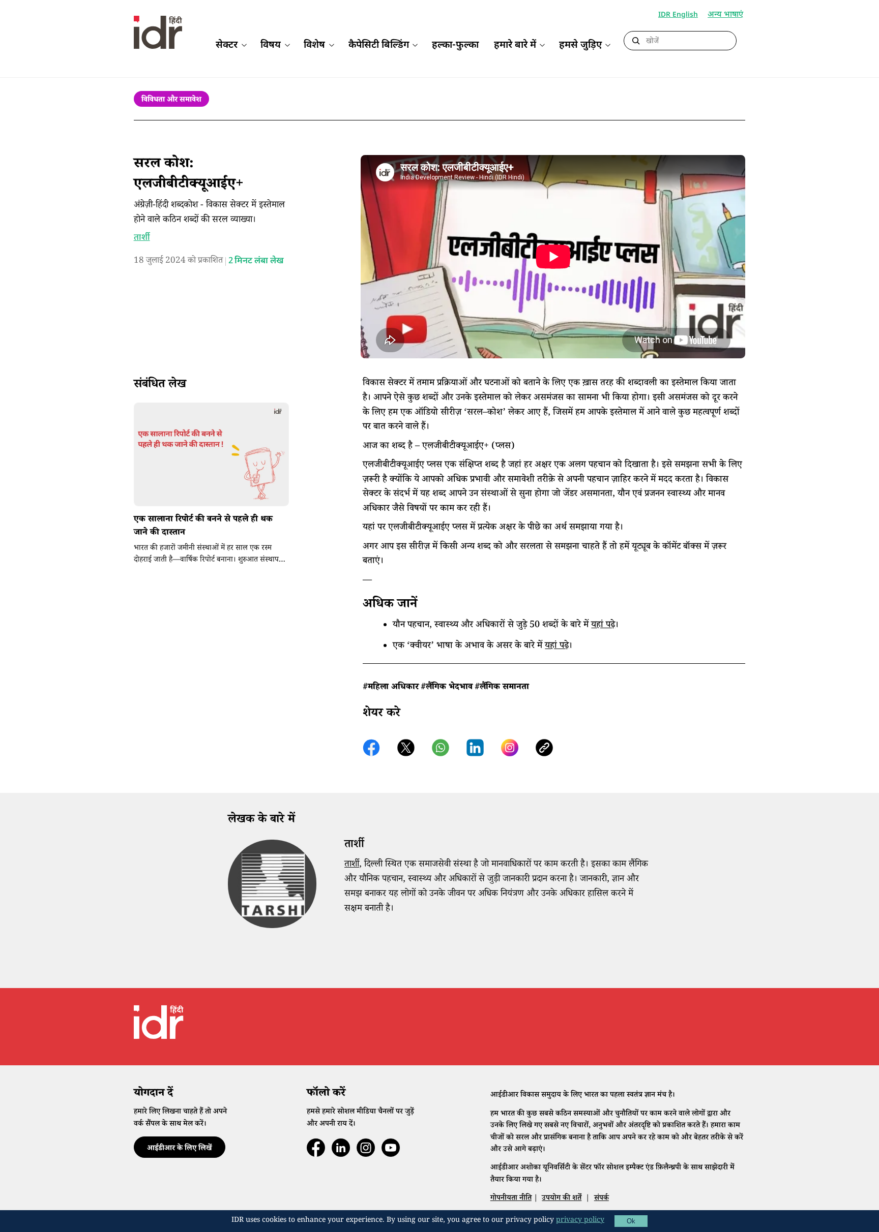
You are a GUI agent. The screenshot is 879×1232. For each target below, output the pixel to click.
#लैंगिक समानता (502, 688)
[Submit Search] (636, 41)
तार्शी (142, 237)
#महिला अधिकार (391, 688)
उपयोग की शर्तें (561, 1199)
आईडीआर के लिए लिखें (179, 1149)
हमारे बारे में (515, 45)
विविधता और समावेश (171, 100)
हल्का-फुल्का (455, 45)
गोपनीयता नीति (511, 1199)
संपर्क (601, 1199)
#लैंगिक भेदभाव (447, 688)
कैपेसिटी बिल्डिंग (378, 45)
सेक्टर (227, 45)
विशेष (314, 45)
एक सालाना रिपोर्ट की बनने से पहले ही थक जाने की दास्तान (203, 527)
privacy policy (580, 1220)
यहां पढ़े (603, 626)
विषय (270, 45)
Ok (631, 1221)
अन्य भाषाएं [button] (725, 15)
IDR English (678, 15)
